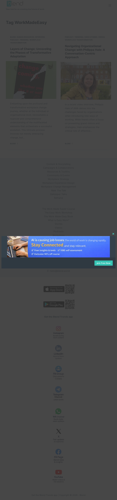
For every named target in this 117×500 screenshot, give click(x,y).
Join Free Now (104, 263)
